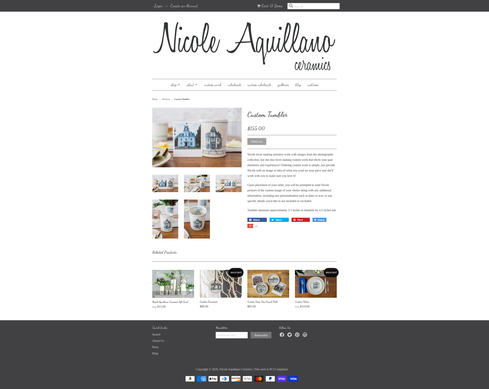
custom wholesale (259, 84)
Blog (155, 353)
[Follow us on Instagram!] (305, 335)
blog (298, 84)
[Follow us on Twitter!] (290, 335)
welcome (313, 84)
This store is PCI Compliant (271, 369)
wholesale (234, 84)
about (191, 84)
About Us (158, 340)
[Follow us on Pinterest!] (298, 335)
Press (155, 347)
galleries (283, 84)
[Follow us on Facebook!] (282, 335)
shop (174, 84)
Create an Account (184, 5)
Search (156, 334)
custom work (212, 84)
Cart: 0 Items (272, 5)
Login (158, 5)
